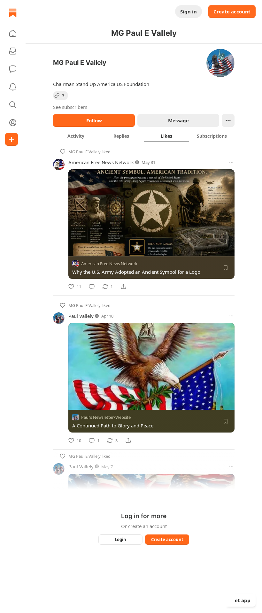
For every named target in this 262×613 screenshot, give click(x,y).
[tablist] (144, 135)
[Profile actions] (228, 120)
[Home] (12, 12)
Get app (240, 600)
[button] (12, 33)
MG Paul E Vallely (84, 152)
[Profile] (12, 122)
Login (120, 539)
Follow (94, 120)
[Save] (225, 268)
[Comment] (91, 286)
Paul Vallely (81, 316)
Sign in (188, 11)
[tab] (75, 135)
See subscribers (70, 107)
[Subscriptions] (12, 51)
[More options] (231, 162)
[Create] (11, 139)
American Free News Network (101, 162)
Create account (231, 11)
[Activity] (12, 87)
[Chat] (12, 69)
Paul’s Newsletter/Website (106, 417)
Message (178, 120)
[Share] (123, 286)
